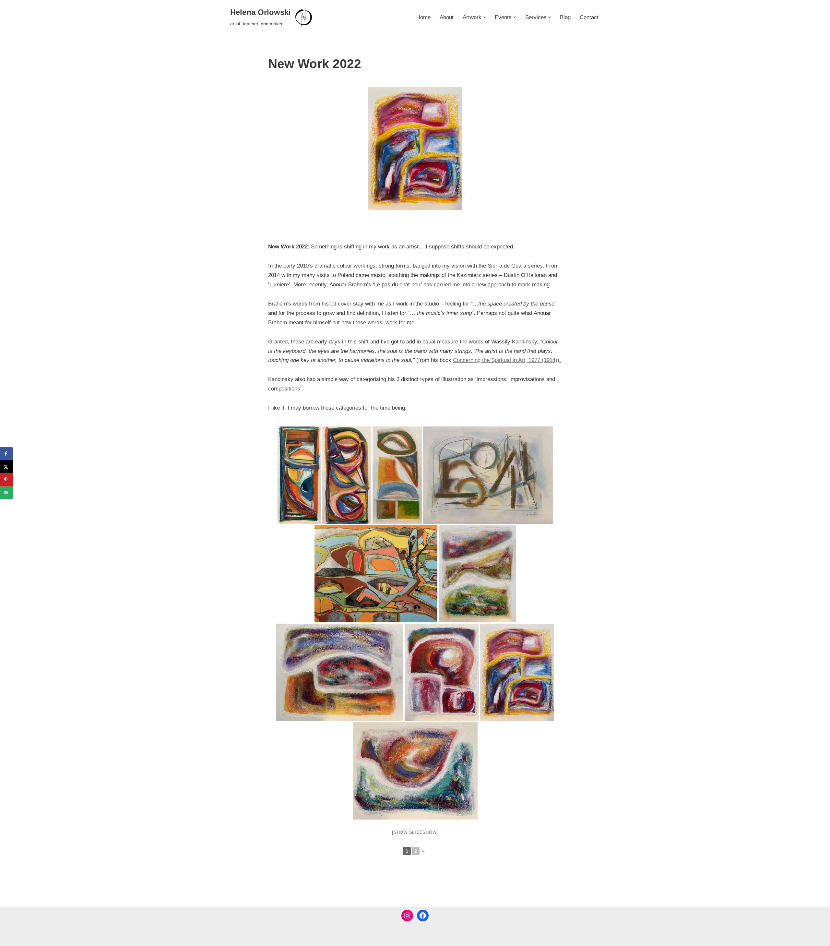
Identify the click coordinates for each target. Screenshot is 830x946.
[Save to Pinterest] (6, 479)
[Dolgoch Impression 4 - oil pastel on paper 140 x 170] (339, 672)
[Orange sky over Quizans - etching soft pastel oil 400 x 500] (375, 573)
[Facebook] (423, 915)
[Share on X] (6, 466)
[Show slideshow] (415, 832)
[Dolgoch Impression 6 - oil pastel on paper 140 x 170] (415, 148)
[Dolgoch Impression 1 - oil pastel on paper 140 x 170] (415, 771)
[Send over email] (6, 492)
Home (423, 17)
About (447, 17)
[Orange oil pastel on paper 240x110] (299, 475)
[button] (484, 17)
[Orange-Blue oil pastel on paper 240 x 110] (397, 475)
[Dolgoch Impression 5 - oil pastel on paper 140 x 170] (442, 672)
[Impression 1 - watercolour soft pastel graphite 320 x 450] (488, 475)
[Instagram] (407, 915)
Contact (589, 17)
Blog (565, 17)
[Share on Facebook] (6, 453)
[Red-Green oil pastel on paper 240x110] (346, 475)
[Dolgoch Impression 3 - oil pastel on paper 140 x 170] (477, 573)
